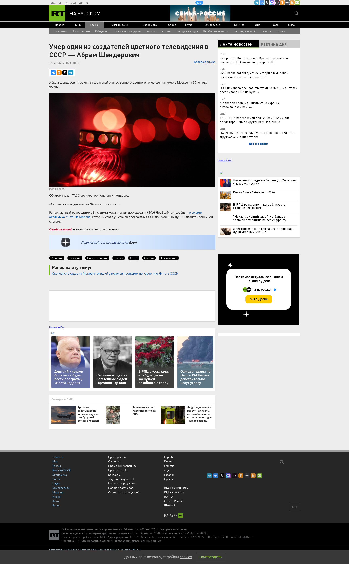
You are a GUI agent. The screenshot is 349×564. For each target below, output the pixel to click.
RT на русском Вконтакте (262, 2)
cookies (186, 557)
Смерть (149, 258)
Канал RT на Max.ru (272, 2)
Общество (102, 31)
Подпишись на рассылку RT (297, 2)
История (74, 258)
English (168, 457)
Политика (60, 31)
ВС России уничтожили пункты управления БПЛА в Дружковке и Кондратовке (257, 134)
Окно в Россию (173, 501)
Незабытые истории (216, 31)
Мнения (239, 24)
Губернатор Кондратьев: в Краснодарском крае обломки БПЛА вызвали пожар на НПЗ (254, 60)
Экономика (150, 24)
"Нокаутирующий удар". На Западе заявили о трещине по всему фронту (259, 218)
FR (65, 2)
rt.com (88, 533)
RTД (199, 2)
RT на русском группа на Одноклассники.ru (282, 2)
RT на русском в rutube (277, 2)
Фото (275, 24)
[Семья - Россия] (200, 13)
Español (169, 475)
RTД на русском (174, 492)
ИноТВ (259, 24)
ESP (81, 2)
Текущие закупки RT (121, 479)
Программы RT (117, 470)
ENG (53, 2)
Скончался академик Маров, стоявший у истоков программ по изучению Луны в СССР (115, 273)
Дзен (133, 242)
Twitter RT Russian (267, 2)
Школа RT (170, 505)
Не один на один (187, 31)
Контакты (114, 475)
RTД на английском (176, 487)
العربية (73, 2)
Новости (60, 24)
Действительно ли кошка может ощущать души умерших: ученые (263, 230)
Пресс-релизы (117, 457)
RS (87, 2)
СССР (133, 258)
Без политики (213, 24)
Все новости (258, 143)
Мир (78, 24)
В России (56, 258)
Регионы (166, 31)
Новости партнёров (120, 488)
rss (292, 2)
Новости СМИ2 (225, 160)
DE (60, 2)
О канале (114, 461)
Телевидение (169, 258)
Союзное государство (128, 31)
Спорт (172, 24)
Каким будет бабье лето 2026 (254, 192)
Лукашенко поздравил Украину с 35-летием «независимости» (264, 182)
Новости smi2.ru (56, 327)
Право (280, 31)
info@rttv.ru (245, 537)
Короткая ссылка (204, 62)
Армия (151, 31)
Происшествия (81, 31)
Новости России (97, 258)
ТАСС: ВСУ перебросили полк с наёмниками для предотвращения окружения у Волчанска (254, 120)
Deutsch (169, 461)
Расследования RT (245, 31)
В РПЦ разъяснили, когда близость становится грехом (259, 206)
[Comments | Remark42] (132, 306)
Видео (291, 24)
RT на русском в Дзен (287, 2)
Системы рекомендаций (123, 492)
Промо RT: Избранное (122, 466)
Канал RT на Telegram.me (256, 2)
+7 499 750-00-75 (202, 537)
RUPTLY (169, 496)
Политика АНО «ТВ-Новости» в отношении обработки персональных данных (111, 541)
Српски (168, 479)
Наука (188, 24)
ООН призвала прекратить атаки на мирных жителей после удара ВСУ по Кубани (258, 90)
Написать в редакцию (122, 483)
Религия (266, 31)
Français (169, 466)
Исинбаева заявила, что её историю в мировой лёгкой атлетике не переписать (254, 75)
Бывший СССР (119, 24)
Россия (94, 24)
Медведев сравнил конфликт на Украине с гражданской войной (250, 105)
